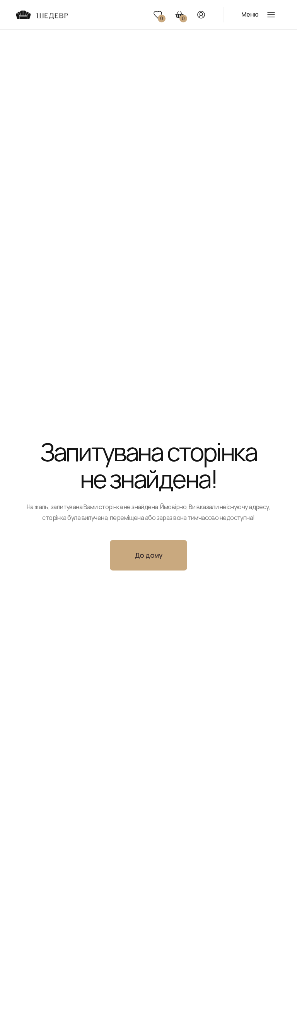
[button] (158, 14)
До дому (148, 555)
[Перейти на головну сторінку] (41, 15)
